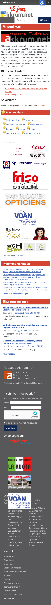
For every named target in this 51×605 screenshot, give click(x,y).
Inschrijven (10, 428)
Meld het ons (32, 503)
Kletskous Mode (36, 516)
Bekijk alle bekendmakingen (15, 293)
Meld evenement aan (13, 594)
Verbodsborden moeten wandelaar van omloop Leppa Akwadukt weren (25, 326)
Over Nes (8, 564)
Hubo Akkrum (14, 545)
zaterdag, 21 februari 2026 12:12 (30, 346)
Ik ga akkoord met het (22, 423)
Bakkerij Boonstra (15, 511)
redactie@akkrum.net (25, 378)
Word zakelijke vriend (14, 94)
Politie (32, 129)
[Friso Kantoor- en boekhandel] (25, 179)
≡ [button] (48, 2)
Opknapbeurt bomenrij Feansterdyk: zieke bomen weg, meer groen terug (22, 342)
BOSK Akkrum (36, 124)
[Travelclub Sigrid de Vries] (25, 233)
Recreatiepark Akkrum (15, 124)
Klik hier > (42, 105)
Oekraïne (9, 129)
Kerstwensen (9, 598)
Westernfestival (12, 120)
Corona (21, 129)
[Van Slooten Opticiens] (25, 199)
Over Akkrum (10, 560)
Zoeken (45, 20)
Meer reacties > (10, 354)
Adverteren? (9, 556)
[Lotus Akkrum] (25, 151)
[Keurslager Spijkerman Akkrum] (25, 165)
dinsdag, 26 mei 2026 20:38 (28, 313)
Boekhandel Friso (15, 522)
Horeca (7, 579)
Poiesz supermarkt (37, 531)
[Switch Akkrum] (25, 247)
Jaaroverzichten (11, 587)
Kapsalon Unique (36, 525)
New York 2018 (12, 133)
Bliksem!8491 (13, 513)
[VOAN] (25, 217)
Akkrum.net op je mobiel (15, 571)
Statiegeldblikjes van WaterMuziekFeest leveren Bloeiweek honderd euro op (25, 308)
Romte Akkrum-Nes (32, 133)
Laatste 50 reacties (12, 568)
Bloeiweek (28, 120)
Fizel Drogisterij (15, 542)
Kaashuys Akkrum (37, 508)
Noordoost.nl (27, 383)
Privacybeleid (32, 423)
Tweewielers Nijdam (38, 528)
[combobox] (26, 20)
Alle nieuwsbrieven (12, 583)
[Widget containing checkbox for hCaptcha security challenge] (22, 414)
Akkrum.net (13, 508)
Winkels (7, 575)
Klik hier (19, 256)
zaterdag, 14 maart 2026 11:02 (25, 330)
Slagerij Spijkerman (37, 534)
